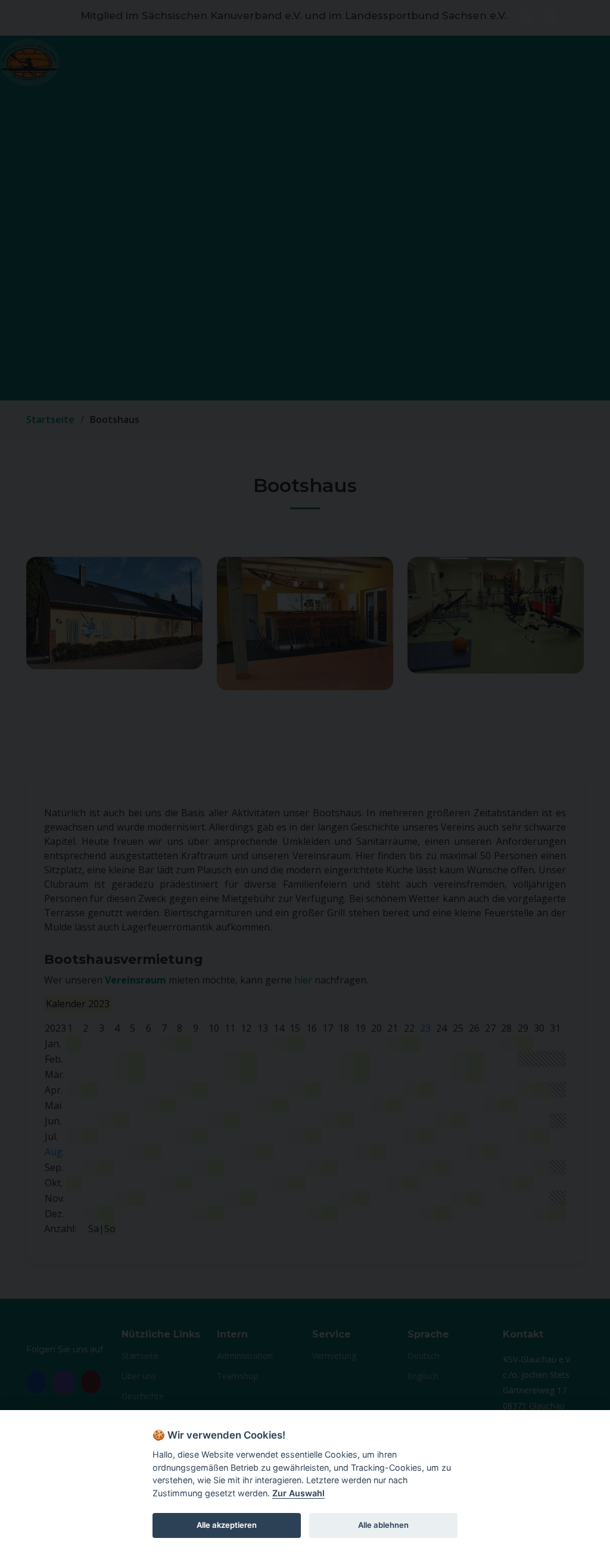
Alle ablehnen (383, 1525)
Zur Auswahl (298, 1493)
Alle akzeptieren (227, 1525)
